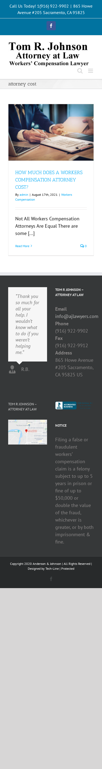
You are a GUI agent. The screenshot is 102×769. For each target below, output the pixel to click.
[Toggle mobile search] (80, 71)
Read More (22, 246)
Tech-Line (52, 568)
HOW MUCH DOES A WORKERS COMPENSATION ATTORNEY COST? (48, 180)
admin (24, 195)
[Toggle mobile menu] (91, 71)
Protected (67, 568)
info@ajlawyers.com (74, 316)
